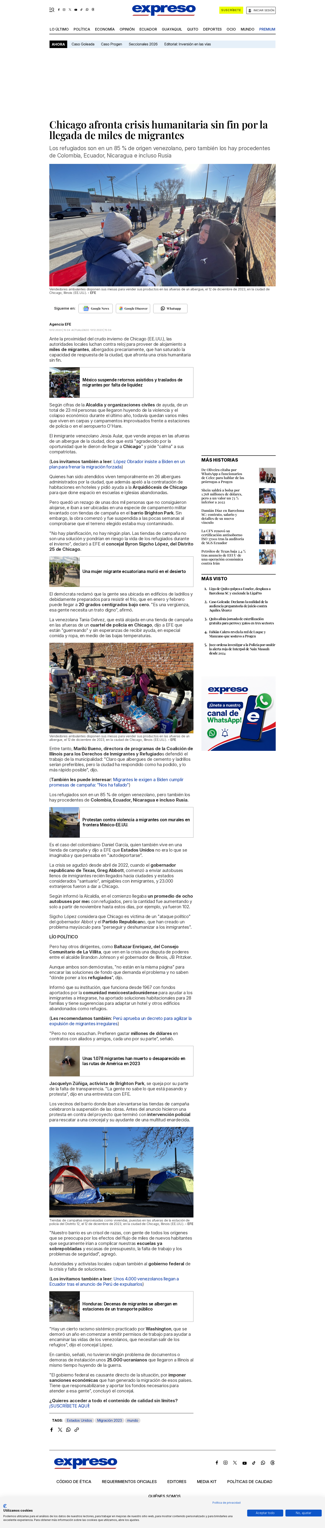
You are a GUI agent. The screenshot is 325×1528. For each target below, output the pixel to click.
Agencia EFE (60, 324)
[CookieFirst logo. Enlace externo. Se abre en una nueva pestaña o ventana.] (5, 1506)
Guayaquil (172, 29)
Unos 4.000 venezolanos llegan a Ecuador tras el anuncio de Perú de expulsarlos (114, 1281)
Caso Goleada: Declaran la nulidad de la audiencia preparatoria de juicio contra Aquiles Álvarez (238, 605)
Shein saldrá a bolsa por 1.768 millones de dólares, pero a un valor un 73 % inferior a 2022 (221, 496)
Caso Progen (111, 44)
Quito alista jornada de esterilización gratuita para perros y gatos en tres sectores (241, 620)
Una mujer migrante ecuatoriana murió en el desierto (134, 571)
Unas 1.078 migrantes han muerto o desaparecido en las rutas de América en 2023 (133, 1061)
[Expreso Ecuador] (85, 1467)
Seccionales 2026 (143, 44)
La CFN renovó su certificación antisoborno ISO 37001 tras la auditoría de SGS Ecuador (222, 536)
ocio (231, 29)
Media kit (207, 1482)
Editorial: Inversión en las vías (187, 44)
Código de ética (73, 1482)
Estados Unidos (79, 1420)
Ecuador (148, 29)
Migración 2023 (109, 1420)
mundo (247, 29)
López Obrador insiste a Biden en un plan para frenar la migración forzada (117, 464)
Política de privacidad (226, 1502)
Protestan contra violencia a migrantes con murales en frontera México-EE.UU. (136, 822)
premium (267, 29)
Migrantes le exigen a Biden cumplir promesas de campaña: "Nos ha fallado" (116, 782)
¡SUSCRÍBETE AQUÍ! (69, 1406)
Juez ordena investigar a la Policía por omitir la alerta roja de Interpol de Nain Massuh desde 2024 (242, 648)
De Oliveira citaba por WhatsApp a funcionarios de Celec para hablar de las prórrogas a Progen (222, 475)
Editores (176, 1482)
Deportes (212, 29)
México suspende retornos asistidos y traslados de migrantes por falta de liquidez (132, 382)
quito (192, 29)
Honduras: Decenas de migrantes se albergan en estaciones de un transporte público (129, 1306)
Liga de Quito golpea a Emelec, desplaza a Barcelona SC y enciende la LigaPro (239, 590)
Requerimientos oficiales (129, 1482)
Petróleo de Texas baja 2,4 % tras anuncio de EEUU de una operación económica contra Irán (223, 557)
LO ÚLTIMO (59, 29)
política (82, 29)
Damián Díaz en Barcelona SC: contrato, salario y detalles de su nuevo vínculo (222, 516)
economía (105, 29)
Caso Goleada (83, 44)
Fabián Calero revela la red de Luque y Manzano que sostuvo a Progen (237, 633)
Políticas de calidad (249, 1482)
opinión (127, 29)
